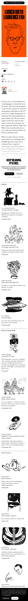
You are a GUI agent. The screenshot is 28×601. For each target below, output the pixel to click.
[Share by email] (11, 81)
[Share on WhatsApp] (8, 81)
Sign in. (19, 177)
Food (16, 64)
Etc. (14, 8)
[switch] (2, 76)
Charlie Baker (5, 63)
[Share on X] (5, 81)
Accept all (15, 598)
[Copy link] (14, 81)
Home (7, 3)
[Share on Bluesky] (2, 81)
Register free (9, 173)
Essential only (6, 598)
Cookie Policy (8, 595)
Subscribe (19, 173)
